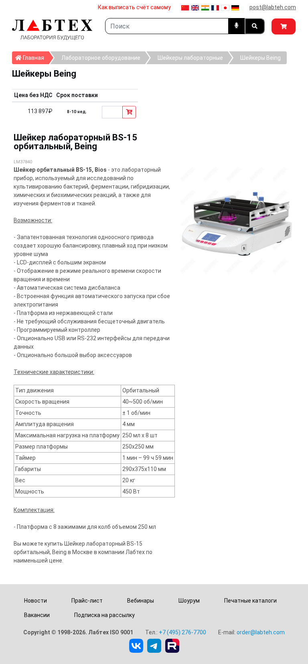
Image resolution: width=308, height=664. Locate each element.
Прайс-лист (87, 600)
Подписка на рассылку (104, 615)
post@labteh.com (272, 7)
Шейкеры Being (260, 58)
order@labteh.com (261, 632)
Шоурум (189, 600)
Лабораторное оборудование (100, 58)
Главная (35, 57)
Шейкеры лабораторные (190, 58)
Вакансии (37, 615)
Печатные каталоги (250, 600)
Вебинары (140, 600)
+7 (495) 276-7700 (182, 632)
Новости (35, 600)
